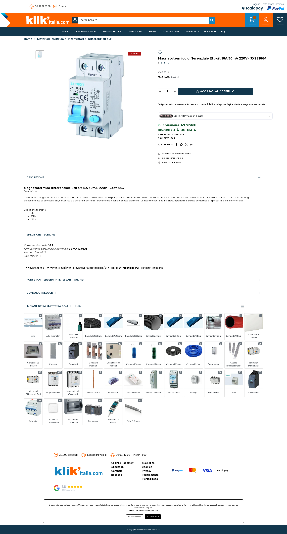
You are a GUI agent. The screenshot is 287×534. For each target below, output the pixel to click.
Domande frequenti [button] (41, 292)
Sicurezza (148, 463)
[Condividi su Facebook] (176, 144)
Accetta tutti (153, 517)
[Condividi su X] (186, 144)
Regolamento (150, 474)
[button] (75, 20)
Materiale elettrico (50, 39)
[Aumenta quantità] (174, 91)
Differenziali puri (100, 39)
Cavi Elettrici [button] (72, 305)
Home (28, 39)
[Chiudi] (242, 306)
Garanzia (116, 471)
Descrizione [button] (35, 177)
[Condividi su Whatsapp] (181, 144)
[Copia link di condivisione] (191, 144)
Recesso (116, 474)
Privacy (146, 471)
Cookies (147, 467)
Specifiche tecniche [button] (41, 234)
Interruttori (76, 39)
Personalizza (134, 517)
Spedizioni (117, 467)
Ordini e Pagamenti (123, 463)
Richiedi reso (150, 478)
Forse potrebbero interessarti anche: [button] (55, 279)
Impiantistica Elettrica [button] (44, 305)
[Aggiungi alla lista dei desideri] (160, 53)
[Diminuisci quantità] (160, 91)
